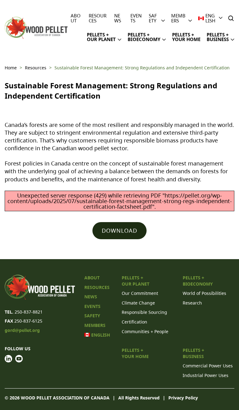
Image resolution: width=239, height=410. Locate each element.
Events (136, 18)
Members (178, 18)
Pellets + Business (218, 37)
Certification (134, 322)
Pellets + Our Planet (101, 37)
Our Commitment (140, 293)
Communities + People (145, 331)
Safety (153, 18)
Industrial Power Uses (205, 375)
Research (192, 303)
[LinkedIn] (8, 358)
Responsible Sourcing (144, 312)
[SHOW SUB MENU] (163, 17)
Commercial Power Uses (208, 366)
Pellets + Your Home (186, 37)
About (76, 18)
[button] (231, 18)
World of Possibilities (204, 293)
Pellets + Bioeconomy (144, 37)
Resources (97, 18)
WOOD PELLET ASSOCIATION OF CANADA (65, 398)
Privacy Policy (183, 398)
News (117, 18)
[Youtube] (19, 358)
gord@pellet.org (22, 330)
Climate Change (138, 303)
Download (119, 230)
